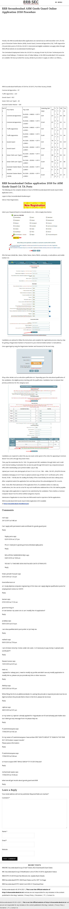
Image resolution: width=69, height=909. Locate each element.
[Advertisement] (34, 26)
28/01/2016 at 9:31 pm (9, 710)
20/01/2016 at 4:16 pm (9, 688)
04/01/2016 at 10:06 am (12, 558)
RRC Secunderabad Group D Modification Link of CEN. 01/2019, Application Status (29, 872)
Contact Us (50, 895)
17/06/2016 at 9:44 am (9, 756)
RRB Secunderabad (31, 2)
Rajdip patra (9, 536)
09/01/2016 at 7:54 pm (9, 642)
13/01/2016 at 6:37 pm (9, 664)
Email (4, 840)
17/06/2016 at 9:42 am (9, 732)
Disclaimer (38, 895)
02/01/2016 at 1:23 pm (9, 577)
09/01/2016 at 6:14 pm (9, 624)
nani (3, 518)
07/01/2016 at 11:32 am (10, 602)
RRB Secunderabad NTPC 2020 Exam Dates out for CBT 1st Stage (24, 880)
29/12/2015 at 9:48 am (9, 521)
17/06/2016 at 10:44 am (10, 775)
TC (45, 895)
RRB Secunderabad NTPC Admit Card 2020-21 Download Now (22, 884)
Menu (60, 2)
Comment (6, 798)
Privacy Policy (29, 895)
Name (4, 831)
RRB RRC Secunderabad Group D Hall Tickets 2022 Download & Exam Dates (27, 868)
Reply (4, 530)
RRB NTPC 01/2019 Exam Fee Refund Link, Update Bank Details (23, 876)
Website (5, 849)
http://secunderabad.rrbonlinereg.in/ (16, 503)
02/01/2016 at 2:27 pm (12, 539)
